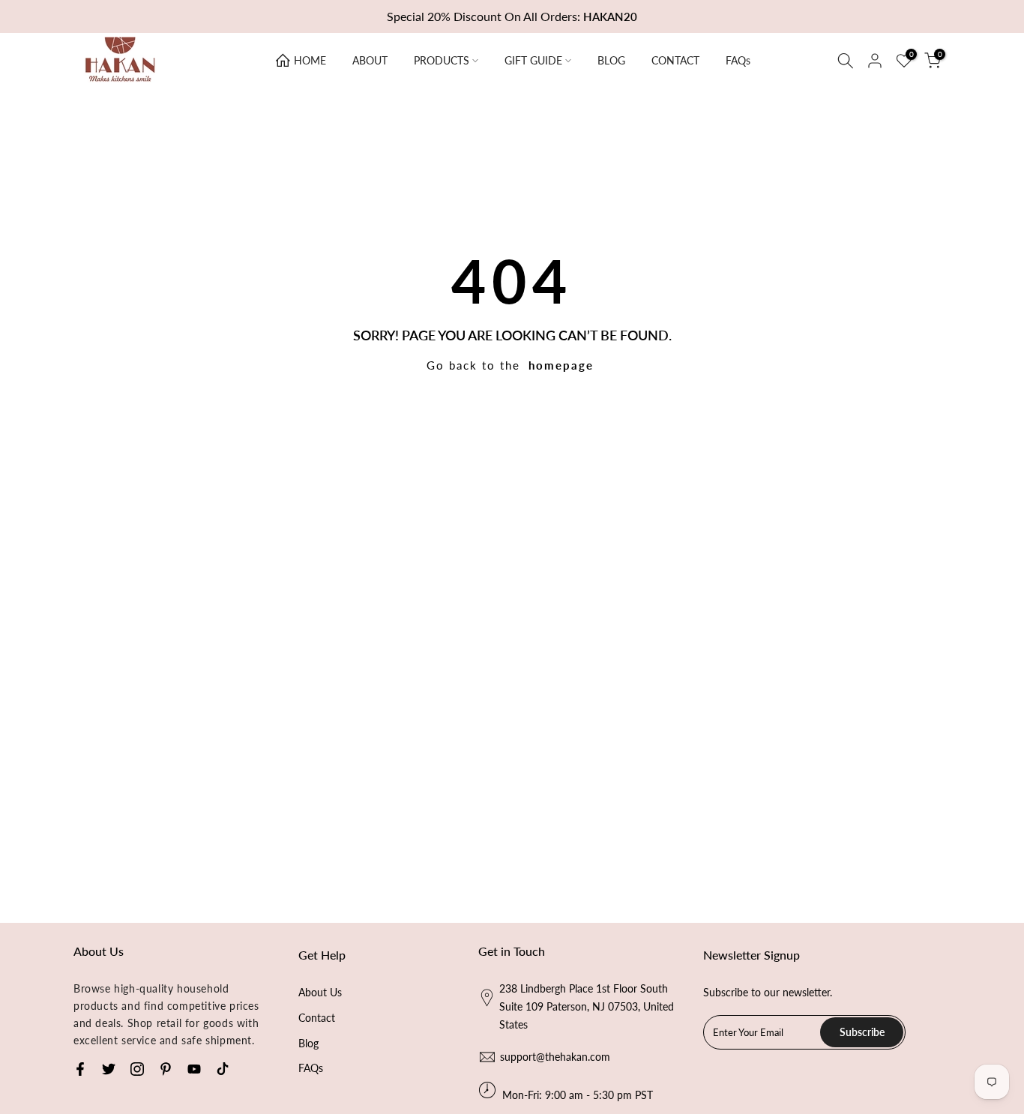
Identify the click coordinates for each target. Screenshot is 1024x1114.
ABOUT (370, 60)
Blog (308, 1043)
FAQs (738, 60)
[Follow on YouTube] (194, 1069)
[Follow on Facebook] (80, 1069)
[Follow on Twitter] (108, 1069)
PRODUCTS (441, 60)
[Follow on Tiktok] (222, 1069)
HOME (310, 60)
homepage (561, 365)
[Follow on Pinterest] (165, 1069)
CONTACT (675, 60)
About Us (320, 992)
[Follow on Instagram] (137, 1069)
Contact (316, 1017)
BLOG (611, 60)
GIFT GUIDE (533, 60)
